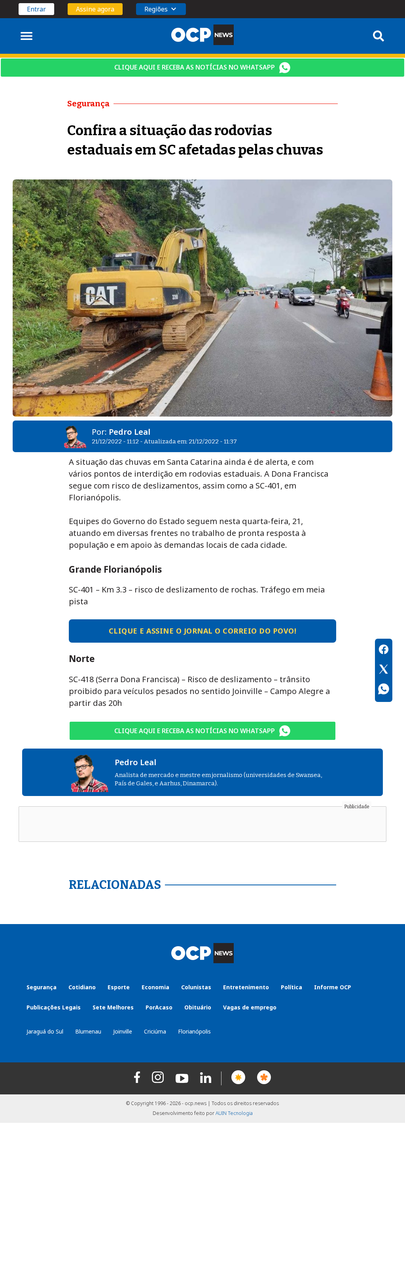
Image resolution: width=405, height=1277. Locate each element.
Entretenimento (246, 987)
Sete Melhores (113, 1007)
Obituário (197, 1007)
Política (291, 987)
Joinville (122, 1031)
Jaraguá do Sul (44, 1031)
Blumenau (88, 1031)
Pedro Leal (129, 431)
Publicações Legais (53, 1007)
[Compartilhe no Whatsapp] (384, 690)
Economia (155, 987)
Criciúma (155, 1031)
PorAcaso (159, 1007)
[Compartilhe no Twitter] (384, 670)
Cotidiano (82, 987)
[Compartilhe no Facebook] (384, 650)
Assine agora (95, 9)
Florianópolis (194, 1031)
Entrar (36, 9)
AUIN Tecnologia (234, 1113)
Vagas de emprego (249, 1007)
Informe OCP (332, 987)
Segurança (41, 987)
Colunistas (196, 987)
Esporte (119, 987)
